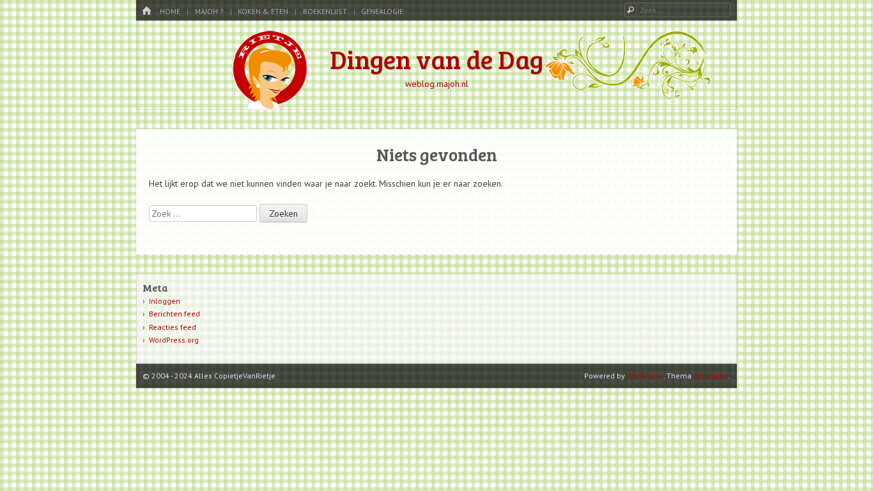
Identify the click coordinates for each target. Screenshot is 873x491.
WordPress (645, 375)
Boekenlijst (325, 11)
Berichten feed (174, 313)
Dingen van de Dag (436, 59)
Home (170, 11)
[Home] (146, 11)
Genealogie (382, 11)
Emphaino (711, 375)
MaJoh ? (209, 11)
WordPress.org (174, 340)
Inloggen (164, 301)
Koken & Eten (263, 11)
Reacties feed (172, 327)
